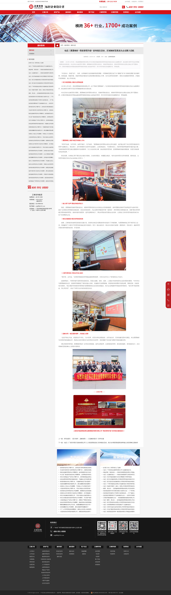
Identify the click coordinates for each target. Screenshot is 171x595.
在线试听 (97, 562)
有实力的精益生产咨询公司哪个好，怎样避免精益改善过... (76, 477)
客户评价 (97, 559)
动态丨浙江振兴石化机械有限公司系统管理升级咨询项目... (119, 481)
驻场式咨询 (59, 551)
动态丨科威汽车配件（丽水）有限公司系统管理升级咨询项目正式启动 (41, 89)
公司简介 (32, 551)
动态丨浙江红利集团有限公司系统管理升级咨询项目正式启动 (41, 79)
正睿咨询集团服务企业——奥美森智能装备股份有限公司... (119, 497)
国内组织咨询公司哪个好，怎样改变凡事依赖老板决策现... (76, 467)
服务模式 (68, 12)
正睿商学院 (103, 12)
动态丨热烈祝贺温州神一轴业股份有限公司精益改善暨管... (119, 511)
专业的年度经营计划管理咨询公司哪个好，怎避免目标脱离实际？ (41, 110)
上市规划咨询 (46, 578)
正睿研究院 (114, 12)
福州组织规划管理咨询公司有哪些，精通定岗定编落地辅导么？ (41, 167)
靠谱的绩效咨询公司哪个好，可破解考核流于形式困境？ (41, 127)
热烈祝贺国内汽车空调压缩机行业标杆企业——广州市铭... (119, 490)
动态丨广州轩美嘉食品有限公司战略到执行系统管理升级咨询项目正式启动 (41, 86)
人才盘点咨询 (46, 575)
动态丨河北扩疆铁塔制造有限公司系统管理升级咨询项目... (119, 509)
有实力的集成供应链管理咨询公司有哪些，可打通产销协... (76, 497)
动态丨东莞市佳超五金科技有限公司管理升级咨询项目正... (119, 507)
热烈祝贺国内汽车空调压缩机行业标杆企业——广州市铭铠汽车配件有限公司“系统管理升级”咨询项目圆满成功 (41, 96)
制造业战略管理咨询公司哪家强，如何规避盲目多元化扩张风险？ (41, 113)
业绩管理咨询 (46, 551)
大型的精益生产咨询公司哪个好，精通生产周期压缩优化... (76, 500)
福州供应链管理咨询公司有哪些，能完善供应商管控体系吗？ (41, 177)
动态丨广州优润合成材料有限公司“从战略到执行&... (117, 470)
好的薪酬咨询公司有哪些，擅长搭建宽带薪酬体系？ (74, 507)
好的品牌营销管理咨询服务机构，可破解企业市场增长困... (76, 479)
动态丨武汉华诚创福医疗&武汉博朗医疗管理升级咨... (118, 477)
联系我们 (140, 1)
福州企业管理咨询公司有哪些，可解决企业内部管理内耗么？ (41, 164)
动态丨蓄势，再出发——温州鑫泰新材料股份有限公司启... (119, 500)
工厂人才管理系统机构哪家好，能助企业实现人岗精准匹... (76, 509)
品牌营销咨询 (46, 567)
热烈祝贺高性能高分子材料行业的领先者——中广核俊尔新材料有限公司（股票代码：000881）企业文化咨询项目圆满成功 (41, 100)
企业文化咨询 (46, 583)
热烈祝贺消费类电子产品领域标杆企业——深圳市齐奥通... (119, 495)
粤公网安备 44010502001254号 (100, 592)
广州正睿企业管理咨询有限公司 (47, 592)
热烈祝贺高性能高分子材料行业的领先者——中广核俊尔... (119, 493)
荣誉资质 (32, 562)
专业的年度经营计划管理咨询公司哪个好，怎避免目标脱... (76, 470)
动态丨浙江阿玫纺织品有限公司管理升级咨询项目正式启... (119, 502)
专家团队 (32, 559)
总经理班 (97, 551)
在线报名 (97, 564)
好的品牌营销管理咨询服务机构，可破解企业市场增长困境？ (41, 123)
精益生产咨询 (46, 570)
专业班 (97, 554)
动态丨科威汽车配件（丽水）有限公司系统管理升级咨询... (119, 486)
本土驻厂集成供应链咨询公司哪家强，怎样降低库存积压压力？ (41, 117)
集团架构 (32, 567)
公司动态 (32, 554)
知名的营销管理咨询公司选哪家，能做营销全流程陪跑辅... (76, 502)
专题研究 (112, 554)
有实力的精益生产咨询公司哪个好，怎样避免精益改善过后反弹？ (41, 120)
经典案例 (31, 53)
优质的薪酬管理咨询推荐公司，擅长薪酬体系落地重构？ (41, 130)
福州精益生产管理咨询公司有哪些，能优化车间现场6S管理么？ (41, 181)
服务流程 (59, 556)
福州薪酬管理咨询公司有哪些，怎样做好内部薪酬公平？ (41, 157)
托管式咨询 (59, 554)
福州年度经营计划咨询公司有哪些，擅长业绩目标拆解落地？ (41, 171)
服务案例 (80, 12)
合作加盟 (127, 1)
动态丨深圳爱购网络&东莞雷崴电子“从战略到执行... (117, 504)
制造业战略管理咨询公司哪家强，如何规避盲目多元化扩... (76, 472)
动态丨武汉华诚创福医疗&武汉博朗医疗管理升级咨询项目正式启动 (41, 76)
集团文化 (32, 556)
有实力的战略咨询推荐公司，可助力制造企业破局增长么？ (41, 147)
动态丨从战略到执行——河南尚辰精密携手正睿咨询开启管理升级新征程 (41, 73)
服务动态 (31, 50)
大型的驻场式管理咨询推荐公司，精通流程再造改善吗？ (75, 511)
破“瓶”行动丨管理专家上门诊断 (36, 62)
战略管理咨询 (46, 554)
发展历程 (32, 564)
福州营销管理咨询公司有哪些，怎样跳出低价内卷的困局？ (41, 150)
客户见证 (91, 12)
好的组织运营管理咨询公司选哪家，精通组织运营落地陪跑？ (41, 140)
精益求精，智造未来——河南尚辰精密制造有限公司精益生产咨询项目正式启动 (41, 69)
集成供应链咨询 (45, 572)
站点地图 (121, 592)
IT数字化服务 (46, 580)
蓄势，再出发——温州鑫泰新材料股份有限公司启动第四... (119, 488)
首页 (62, 45)
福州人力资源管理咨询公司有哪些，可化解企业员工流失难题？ (41, 160)
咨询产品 (57, 12)
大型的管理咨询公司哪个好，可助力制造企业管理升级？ (41, 137)
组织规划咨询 (46, 562)
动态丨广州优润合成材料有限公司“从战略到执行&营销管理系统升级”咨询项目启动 (41, 66)
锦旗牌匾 (83, 551)
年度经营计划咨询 (46, 559)
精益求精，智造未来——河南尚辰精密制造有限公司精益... (119, 472)
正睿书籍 (112, 551)
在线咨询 (134, 1)
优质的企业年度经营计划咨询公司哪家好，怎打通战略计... (76, 493)
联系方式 (126, 551)
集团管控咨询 (46, 556)
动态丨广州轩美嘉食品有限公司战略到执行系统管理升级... (119, 484)
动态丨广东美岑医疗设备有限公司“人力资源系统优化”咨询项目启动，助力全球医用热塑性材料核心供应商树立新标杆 (101, 442)
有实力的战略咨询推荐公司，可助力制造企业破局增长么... (76, 495)
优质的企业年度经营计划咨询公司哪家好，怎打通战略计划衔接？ (41, 144)
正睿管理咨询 (111, 56)
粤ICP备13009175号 (113, 592)
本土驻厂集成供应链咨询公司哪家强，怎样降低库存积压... (76, 474)
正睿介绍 (32, 546)
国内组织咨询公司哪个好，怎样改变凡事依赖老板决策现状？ (41, 106)
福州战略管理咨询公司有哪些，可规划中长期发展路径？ (41, 174)
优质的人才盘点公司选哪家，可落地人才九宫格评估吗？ (41, 133)
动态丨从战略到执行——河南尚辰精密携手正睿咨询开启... (119, 474)
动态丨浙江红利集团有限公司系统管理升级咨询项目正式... (119, 479)
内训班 (97, 556)
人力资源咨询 (46, 564)
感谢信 (84, 554)
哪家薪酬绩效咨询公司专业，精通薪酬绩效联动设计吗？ (75, 504)
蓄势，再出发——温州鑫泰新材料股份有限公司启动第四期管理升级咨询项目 (41, 93)
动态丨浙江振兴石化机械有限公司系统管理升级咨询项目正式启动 (41, 83)
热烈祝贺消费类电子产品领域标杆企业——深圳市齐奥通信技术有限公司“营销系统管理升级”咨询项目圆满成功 (41, 103)
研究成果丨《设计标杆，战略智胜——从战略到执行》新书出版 (84, 438)
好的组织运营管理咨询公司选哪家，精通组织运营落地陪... (76, 490)
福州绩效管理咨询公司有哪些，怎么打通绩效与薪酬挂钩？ (41, 154)
